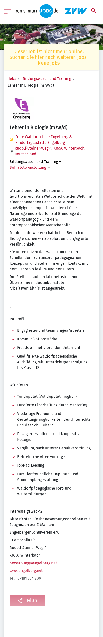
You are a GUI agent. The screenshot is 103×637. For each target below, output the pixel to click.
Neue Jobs (49, 63)
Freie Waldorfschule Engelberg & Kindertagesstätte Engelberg (43, 139)
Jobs (12, 78)
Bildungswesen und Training (47, 78)
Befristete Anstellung (28, 167)
